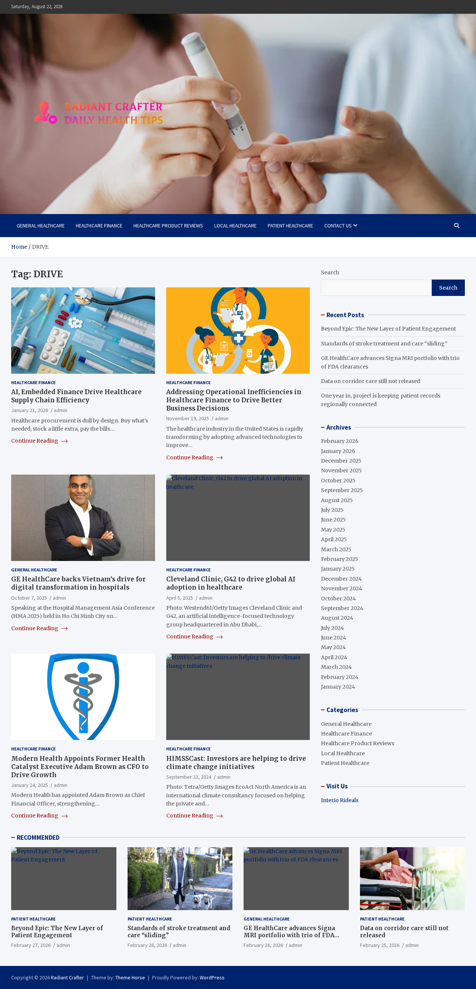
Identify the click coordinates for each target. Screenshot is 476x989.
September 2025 (342, 490)
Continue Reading (35, 440)
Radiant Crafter (67, 977)
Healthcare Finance (99, 225)
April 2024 (334, 657)
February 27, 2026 (31, 945)
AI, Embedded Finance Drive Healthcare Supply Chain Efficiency (76, 396)
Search (330, 272)
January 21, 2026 (29, 410)
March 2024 (336, 667)
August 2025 (337, 500)
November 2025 (341, 470)
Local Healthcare (235, 225)
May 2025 (333, 529)
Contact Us (338, 225)
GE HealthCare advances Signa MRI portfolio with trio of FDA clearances (289, 935)
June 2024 (333, 637)
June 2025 (333, 519)
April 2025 (334, 539)
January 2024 (338, 686)
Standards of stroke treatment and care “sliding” (384, 343)
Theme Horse (130, 977)
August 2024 (337, 618)
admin (60, 410)
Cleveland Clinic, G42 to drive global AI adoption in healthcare (230, 583)
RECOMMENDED (38, 837)
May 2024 (333, 647)
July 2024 (332, 628)
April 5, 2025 (179, 597)
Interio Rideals (339, 800)
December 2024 (341, 578)
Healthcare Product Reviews (168, 225)
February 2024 (339, 677)
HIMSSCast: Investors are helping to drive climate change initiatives (236, 762)
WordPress (212, 977)
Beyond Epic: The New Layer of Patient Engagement (388, 328)
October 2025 (338, 480)
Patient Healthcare (290, 225)
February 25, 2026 (379, 945)
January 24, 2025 (29, 785)
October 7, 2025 (29, 597)
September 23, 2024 (188, 776)
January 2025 (338, 568)
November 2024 (341, 588)
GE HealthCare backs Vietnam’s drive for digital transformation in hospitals (78, 583)
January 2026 (338, 451)
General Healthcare (41, 225)
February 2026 (339, 441)
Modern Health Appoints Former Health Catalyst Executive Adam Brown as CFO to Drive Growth (80, 766)
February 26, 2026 (147, 945)
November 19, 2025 (187, 418)
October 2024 (338, 598)
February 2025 (339, 559)
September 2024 (342, 608)
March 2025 (336, 549)
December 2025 (341, 460)
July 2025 (332, 510)
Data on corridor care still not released (370, 381)
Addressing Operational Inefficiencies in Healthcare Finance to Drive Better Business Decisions (233, 400)
